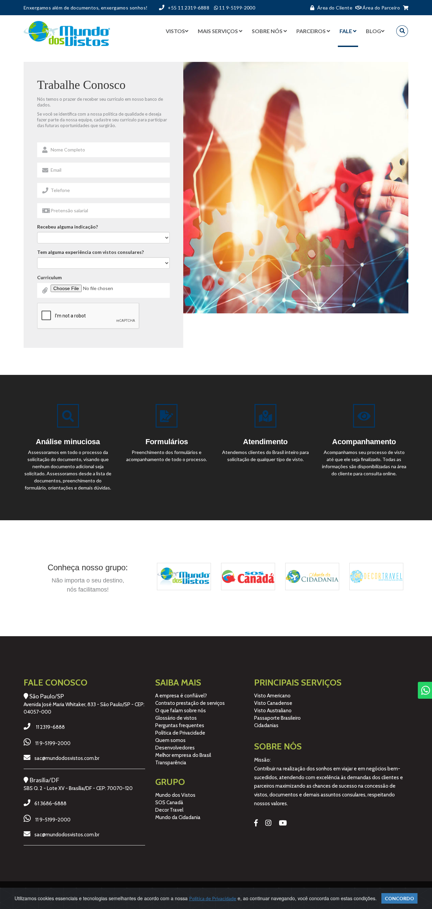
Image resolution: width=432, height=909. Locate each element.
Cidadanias (266, 725)
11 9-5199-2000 (53, 743)
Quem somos (170, 740)
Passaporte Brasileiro (277, 718)
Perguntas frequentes (179, 725)
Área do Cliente (334, 7)
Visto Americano (272, 696)
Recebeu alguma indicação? (67, 227)
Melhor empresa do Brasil (183, 755)
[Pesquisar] (402, 31)
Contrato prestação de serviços (190, 703)
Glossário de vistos (176, 718)
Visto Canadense (273, 703)
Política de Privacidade (180, 733)
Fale (346, 31)
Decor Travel (169, 810)
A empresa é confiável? (181, 696)
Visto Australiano (273, 711)
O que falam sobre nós (180, 711)
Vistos (175, 31)
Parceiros (311, 31)
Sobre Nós (267, 31)
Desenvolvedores (175, 748)
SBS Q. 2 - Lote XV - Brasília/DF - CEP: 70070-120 (78, 788)
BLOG (373, 31)
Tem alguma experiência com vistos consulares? (90, 252)
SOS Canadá (169, 802)
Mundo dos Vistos (175, 795)
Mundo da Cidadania (177, 817)
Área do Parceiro (380, 7)
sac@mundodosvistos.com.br (66, 758)
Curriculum (49, 277)
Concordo (399, 898)
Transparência (170, 763)
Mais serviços (218, 31)
